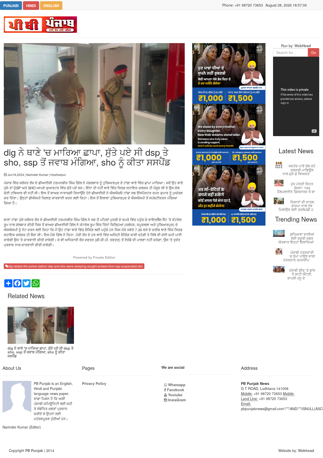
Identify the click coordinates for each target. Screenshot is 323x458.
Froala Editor (104, 257)
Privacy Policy (94, 383)
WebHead (302, 45)
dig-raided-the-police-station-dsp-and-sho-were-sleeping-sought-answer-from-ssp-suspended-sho (75, 266)
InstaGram (176, 399)
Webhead (306, 450)
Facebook (175, 389)
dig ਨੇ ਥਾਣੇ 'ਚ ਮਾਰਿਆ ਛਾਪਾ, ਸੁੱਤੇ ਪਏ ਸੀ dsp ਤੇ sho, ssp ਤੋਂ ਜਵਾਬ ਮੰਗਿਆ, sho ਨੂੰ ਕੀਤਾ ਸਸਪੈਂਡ (40, 352)
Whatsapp (176, 384)
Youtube (174, 394)
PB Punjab (34, 450)
